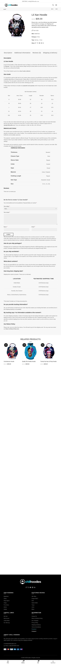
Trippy (5, 602)
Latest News (7, 620)
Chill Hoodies (28, 657)
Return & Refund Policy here (12, 328)
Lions (33, 607)
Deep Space (7, 600)
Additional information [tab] (22, 53)
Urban (38, 36)
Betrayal (7, 66)
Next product (56, 9)
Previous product (52, 9)
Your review (7, 212)
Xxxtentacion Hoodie (9, 361)
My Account (6, 618)
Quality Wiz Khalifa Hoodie (29, 361)
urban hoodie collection (24, 71)
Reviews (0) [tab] (37, 53)
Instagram (34, 631)
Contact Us (34, 616)
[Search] (53, 5)
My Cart (5, 616)
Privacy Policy (35, 622)
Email (33, 226)
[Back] (5, 9)
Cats (33, 600)
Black (33, 609)
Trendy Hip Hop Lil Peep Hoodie (48, 361)
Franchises (6, 604)
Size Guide (35, 30)
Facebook (34, 629)
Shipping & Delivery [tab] (50, 53)
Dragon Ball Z (35, 598)
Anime (5, 607)
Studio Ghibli (35, 602)
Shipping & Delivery (36, 624)
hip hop (36, 40)
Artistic (5, 609)
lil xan (41, 40)
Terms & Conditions (36, 627)
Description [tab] (8, 53)
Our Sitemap (7, 622)
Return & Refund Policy (37, 618)
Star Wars (34, 596)
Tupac (33, 604)
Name (5, 226)
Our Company (35, 620)
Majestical (6, 596)
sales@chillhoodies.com (9, 125)
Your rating (7, 206)
